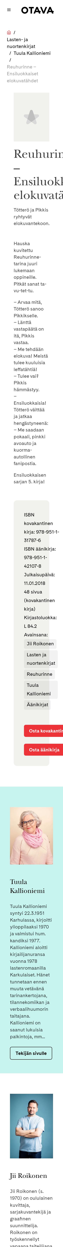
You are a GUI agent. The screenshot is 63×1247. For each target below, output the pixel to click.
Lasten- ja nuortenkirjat (21, 43)
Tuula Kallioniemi (32, 53)
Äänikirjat (37, 704)
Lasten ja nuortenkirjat (41, 659)
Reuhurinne (39, 674)
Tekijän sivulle (31, 1053)
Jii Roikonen (40, 644)
